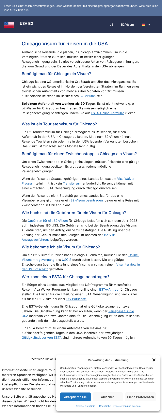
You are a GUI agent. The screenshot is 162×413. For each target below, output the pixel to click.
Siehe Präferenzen (140, 397)
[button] (154, 360)
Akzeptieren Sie (75, 397)
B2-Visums (87, 96)
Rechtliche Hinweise (43, 359)
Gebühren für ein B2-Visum (48, 221)
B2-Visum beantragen (87, 200)
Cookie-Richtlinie (85, 406)
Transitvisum (72, 183)
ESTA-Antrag (109, 289)
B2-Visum (127, 24)
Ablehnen (108, 397)
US (111, 24)
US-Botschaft (76, 299)
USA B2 (26, 23)
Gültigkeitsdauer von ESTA (42, 337)
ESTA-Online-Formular (107, 113)
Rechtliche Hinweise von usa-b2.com (119, 406)
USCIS (66, 260)
